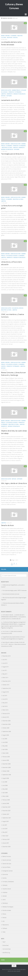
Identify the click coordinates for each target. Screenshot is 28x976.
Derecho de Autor (6, 90)
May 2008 (5, 789)
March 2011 (5, 677)
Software (9, 95)
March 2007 (5, 836)
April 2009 (5, 749)
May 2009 (5, 746)
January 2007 (6, 843)
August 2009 (6, 735)
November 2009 (6, 724)
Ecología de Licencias (12, 255)
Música (4, 914)
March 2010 (5, 710)
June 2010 (5, 699)
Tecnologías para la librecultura (12, 154)
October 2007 (6, 814)
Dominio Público (16, 90)
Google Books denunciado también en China (13, 637)
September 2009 (7, 731)
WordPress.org (6, 952)
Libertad (3, 94)
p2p (3, 921)
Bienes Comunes (5, 35)
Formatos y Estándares (14, 92)
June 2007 (5, 828)
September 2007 (7, 818)
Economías (13, 35)
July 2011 (5, 670)
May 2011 (5, 674)
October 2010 (6, 684)
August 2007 (6, 821)
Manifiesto (10, 94)
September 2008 (7, 774)
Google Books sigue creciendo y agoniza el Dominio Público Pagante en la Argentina (13, 626)
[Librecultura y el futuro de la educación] (14, 245)
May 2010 (5, 702)
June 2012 (5, 663)
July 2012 (5, 659)
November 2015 (6, 656)
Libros (4, 899)
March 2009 (5, 753)
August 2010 (6, 692)
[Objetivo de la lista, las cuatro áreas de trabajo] (14, 412)
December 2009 (6, 720)
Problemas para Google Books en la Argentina (12, 639)
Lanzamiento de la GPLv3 (10, 100)
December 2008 (6, 764)
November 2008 (6, 767)
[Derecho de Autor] (14, 515)
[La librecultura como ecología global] (14, 189)
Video (4, 932)
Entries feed (5, 945)
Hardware (5, 885)
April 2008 (5, 792)
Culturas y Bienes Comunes (14, 6)
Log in (4, 942)
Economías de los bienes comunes (11, 594)
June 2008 (5, 785)
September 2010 (7, 688)
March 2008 (5, 796)
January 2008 (6, 803)
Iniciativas (9, 37)
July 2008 (5, 782)
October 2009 (6, 728)
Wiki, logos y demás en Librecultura (14, 483)
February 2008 (6, 800)
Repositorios (6, 924)
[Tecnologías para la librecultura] (14, 135)
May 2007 (5, 832)
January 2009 (6, 760)
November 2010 (6, 681)
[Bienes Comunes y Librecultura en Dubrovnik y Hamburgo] (14, 354)
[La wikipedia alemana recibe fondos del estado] (14, 27)
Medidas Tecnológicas (19, 94)
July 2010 (5, 695)
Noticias (15, 37)
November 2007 (6, 810)
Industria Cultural (7, 147)
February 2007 (6, 839)
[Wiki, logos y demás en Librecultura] (14, 471)
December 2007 (6, 807)
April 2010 (5, 706)
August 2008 (6, 778)
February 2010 (6, 713)
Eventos (3, 366)
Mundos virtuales (7, 910)
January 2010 (6, 717)
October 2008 (6, 771)
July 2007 (5, 825)
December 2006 (6, 846)
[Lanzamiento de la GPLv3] (14, 82)
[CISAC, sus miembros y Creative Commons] (14, 300)
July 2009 (5, 738)
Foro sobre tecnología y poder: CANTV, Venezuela (14, 590)
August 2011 (6, 666)
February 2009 (6, 756)
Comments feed (6, 949)
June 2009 (5, 742)
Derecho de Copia (7, 863)
